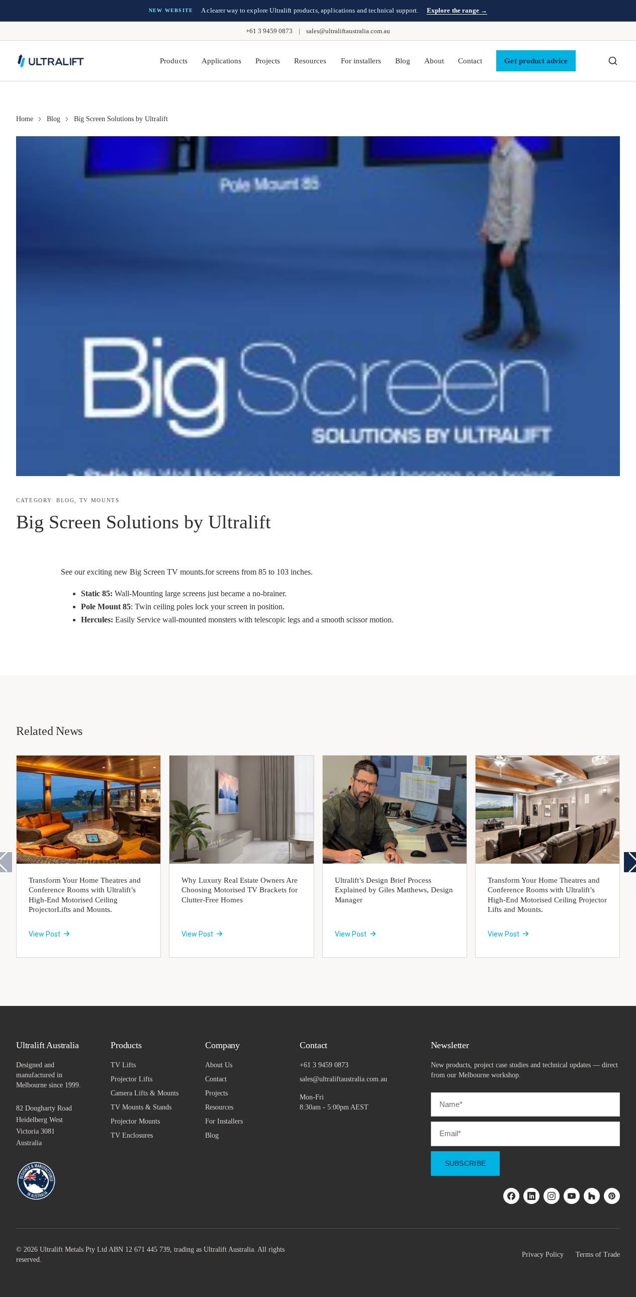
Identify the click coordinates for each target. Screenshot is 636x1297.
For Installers (224, 1121)
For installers (361, 61)
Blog (402, 61)
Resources (310, 61)
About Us (218, 1065)
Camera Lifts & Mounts (144, 1093)
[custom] (511, 1196)
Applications (221, 61)
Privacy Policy (543, 1254)
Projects (267, 61)
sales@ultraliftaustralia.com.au (348, 31)
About (434, 61)
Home (24, 119)
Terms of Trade (598, 1254)
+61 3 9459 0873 (269, 31)
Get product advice (536, 61)
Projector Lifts (131, 1079)
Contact (470, 61)
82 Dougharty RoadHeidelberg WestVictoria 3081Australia (44, 1125)
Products (173, 61)
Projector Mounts (135, 1121)
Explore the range (457, 10)
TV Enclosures (132, 1135)
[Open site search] (613, 61)
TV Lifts (123, 1065)
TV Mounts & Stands (141, 1107)
